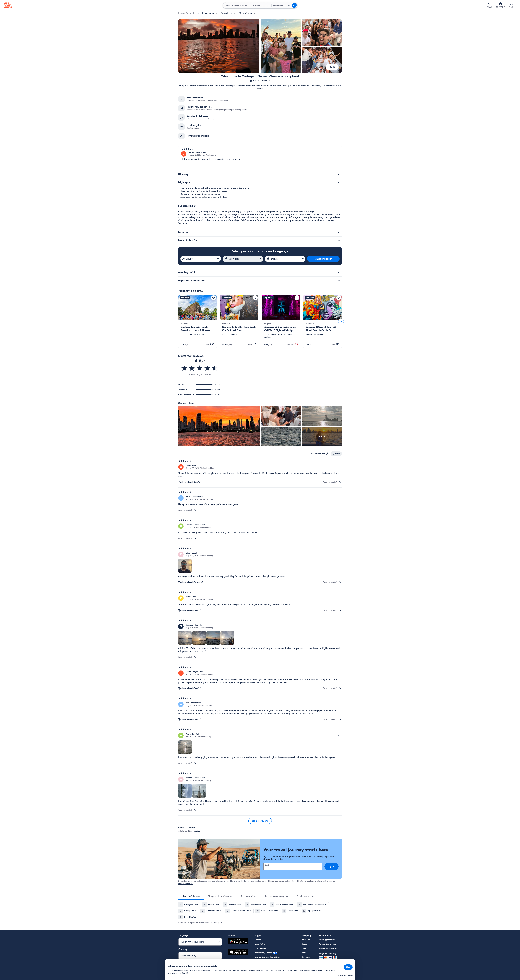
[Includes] (339, 232)
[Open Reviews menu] (339, 467)
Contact (258, 939)
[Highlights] (339, 183)
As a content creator (327, 944)
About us (306, 939)
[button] (260, 80)
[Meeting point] (339, 272)
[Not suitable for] (339, 241)
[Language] (500, 4)
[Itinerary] (339, 174)
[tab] (191, 896)
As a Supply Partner (327, 939)
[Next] (341, 321)
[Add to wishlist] (213, 297)
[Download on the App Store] (238, 952)
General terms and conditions (267, 957)
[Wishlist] (489, 4)
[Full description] (339, 206)
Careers (305, 944)
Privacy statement (185, 884)
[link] (197, 321)
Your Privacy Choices (263, 952)
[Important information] (339, 281)
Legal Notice (260, 944)
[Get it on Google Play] (238, 941)
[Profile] (511, 4)
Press (304, 952)
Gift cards (306, 957)
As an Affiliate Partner (328, 948)
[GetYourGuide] (8, 5)
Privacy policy (260, 948)
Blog (304, 948)
